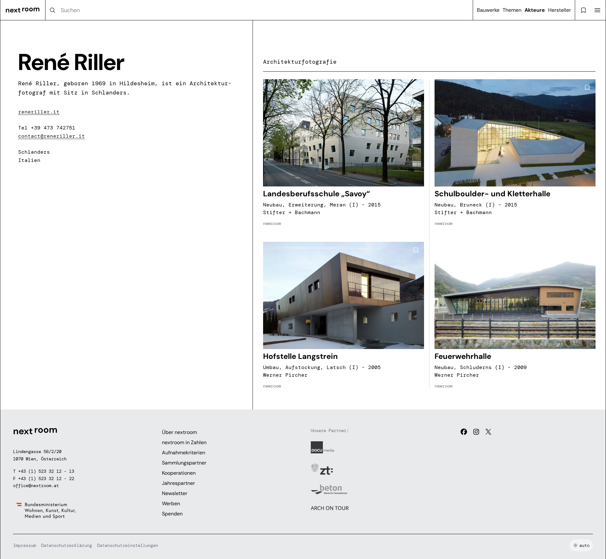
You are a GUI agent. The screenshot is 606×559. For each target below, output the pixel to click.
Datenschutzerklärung (66, 545)
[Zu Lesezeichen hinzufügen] (415, 87)
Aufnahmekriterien (183, 452)
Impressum (24, 545)
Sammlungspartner (184, 462)
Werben (171, 503)
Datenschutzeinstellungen (127, 545)
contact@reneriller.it (51, 136)
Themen (512, 10)
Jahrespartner (178, 483)
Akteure (535, 10)
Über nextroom (179, 432)
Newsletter (174, 493)
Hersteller (559, 10)
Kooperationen (179, 473)
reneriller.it (38, 111)
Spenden (172, 513)
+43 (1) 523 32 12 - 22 (46, 478)
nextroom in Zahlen (184, 442)
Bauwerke (488, 10)
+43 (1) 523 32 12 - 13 (46, 471)
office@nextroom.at (36, 485)
